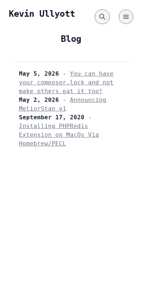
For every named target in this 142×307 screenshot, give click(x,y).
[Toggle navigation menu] (126, 16)
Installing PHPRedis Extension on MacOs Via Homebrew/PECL (59, 135)
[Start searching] (102, 16)
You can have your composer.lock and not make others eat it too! (66, 82)
